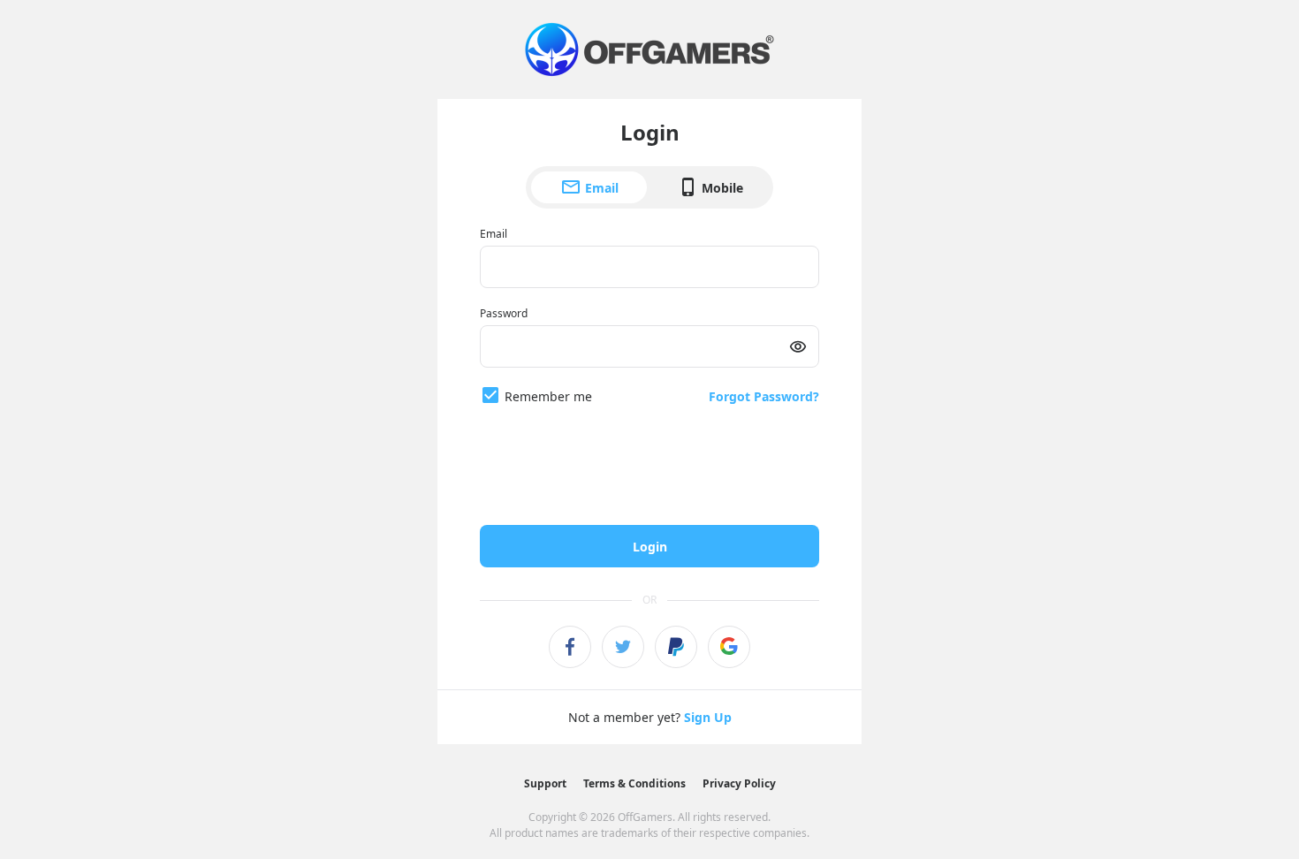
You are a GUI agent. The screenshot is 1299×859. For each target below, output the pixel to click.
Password (504, 313)
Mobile (722, 187)
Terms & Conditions (634, 783)
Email (602, 187)
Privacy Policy (739, 783)
